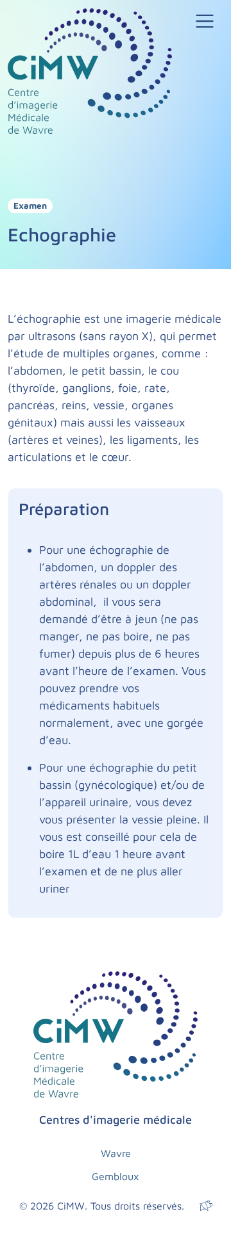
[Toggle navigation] (204, 21)
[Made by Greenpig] (206, 1205)
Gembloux (115, 1176)
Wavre (116, 1153)
